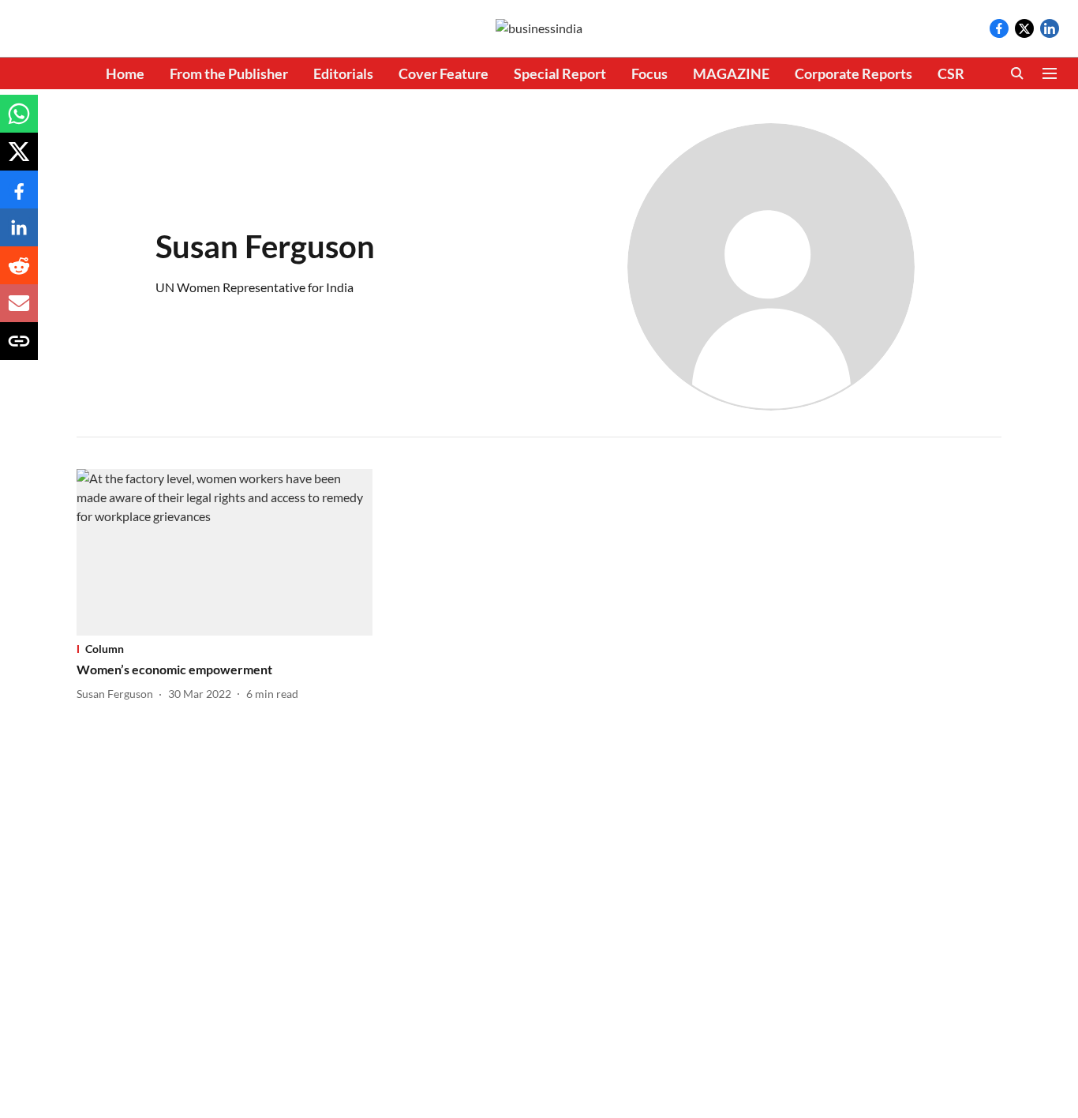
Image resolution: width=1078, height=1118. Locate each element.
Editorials (343, 73)
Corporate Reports (853, 73)
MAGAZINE (731, 73)
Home (125, 73)
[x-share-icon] (19, 159)
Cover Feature (443, 73)
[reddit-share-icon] (19, 272)
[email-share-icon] (19, 310)
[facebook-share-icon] (19, 196)
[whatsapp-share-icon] (19, 121)
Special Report (560, 73)
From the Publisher (229, 73)
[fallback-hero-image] (224, 552)
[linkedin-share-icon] (19, 234)
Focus (649, 73)
